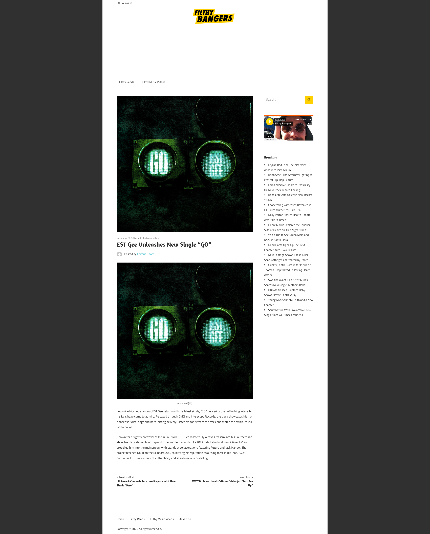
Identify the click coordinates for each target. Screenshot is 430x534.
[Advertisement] (215, 52)
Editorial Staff (145, 254)
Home (120, 519)
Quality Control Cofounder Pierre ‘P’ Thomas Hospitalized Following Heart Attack (287, 270)
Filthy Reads (126, 82)
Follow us (126, 3)
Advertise (185, 519)
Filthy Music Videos (153, 82)
